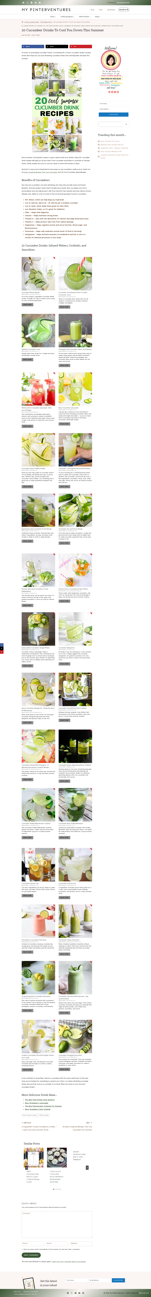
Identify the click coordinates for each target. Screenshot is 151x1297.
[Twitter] (27, 2)
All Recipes (111, 10)
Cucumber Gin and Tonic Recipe (70, 529)
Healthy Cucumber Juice (31, 349)
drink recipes (44, 1115)
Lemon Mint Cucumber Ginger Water (36, 648)
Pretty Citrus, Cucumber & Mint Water (73, 589)
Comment (26, 1213)
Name (25, 1243)
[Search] (126, 124)
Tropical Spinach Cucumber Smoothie (36, 996)
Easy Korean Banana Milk (111, 151)
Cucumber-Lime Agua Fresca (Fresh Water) (74, 468)
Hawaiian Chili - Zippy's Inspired (114, 148)
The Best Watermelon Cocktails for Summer (43, 1106)
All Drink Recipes (28, 25)
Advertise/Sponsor (30, 1291)
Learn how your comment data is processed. (69, 1262)
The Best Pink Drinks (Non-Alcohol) (40, 1100)
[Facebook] (23, 2)
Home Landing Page (87, 25)
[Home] (22, 22)
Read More (27, 304)
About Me (17, 1291)
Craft (101, 10)
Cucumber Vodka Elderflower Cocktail (36, 823)
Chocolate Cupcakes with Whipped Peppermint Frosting (56, 1176)
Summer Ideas (106, 25)
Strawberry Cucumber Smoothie (34, 940)
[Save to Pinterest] (1, 652)
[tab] (53, 1189)
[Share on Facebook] (1, 645)
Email (49, 1243)
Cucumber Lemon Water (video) (33, 468)
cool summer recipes (30, 1115)
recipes (97, 25)
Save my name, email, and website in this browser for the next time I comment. (52, 1249)
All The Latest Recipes (51, 25)
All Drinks (38, 25)
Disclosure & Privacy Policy (26, 1294)
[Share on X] (1, 648)
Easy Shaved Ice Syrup (109, 141)
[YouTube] (39, 2)
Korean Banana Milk (123, 2)
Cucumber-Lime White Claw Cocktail (73, 708)
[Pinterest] (35, 2)
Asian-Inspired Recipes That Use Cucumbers (41, 172)
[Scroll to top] (146, 1290)
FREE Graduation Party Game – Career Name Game (33, 1176)
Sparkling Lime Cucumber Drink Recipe (37, 529)
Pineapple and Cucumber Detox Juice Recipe (75, 349)
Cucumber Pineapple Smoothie (70, 1055)
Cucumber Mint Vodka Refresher (71, 823)
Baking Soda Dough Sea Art (112, 145)
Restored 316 (144, 1293)
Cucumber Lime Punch (67, 883)
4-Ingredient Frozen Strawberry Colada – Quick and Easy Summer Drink (38, 1126)
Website (74, 1243)
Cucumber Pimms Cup (30, 883)
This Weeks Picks (117, 25)
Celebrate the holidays (72, 25)
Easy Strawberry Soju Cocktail (37, 1109)
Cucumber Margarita (66, 648)
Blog (92, 10)
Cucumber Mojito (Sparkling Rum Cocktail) (75, 765)
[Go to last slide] (26, 1168)
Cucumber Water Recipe (30, 292)
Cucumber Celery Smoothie (69, 940)
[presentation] (34, 1157)
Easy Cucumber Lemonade (68, 408)
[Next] (87, 1168)
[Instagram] (31, 2)
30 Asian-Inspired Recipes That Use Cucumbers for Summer (77, 1126)
